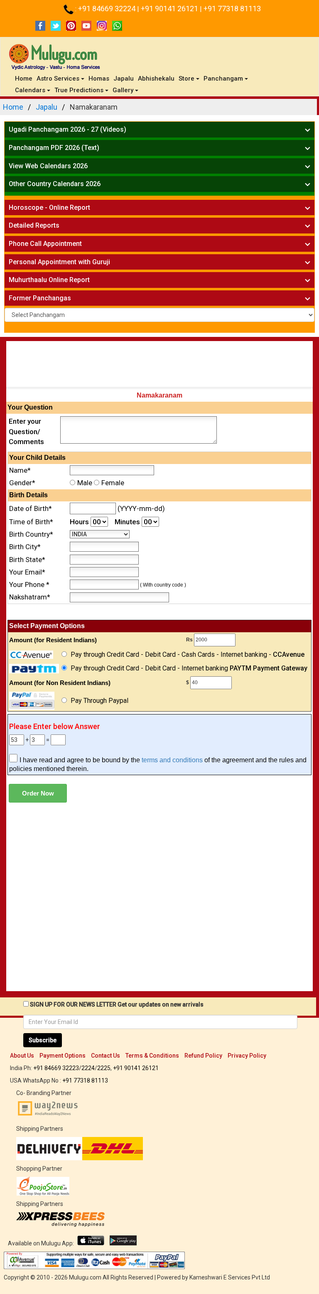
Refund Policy (203, 1055)
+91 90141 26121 (170, 8)
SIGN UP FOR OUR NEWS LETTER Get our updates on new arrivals (117, 1004)
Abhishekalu (156, 78)
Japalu (123, 78)
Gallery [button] (123, 90)
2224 (88, 1068)
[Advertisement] (159, 366)
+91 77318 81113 (232, 8)
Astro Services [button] (58, 78)
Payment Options (62, 1055)
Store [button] (186, 78)
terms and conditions (172, 760)
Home (24, 78)
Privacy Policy (247, 1055)
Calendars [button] (30, 90)
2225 (103, 1068)
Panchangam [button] (223, 78)
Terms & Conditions (152, 1055)
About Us (22, 1055)
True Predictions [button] (78, 90)
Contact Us (105, 1055)
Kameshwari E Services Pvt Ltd (229, 1277)
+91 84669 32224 (107, 8)
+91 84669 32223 (56, 1068)
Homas (98, 78)
